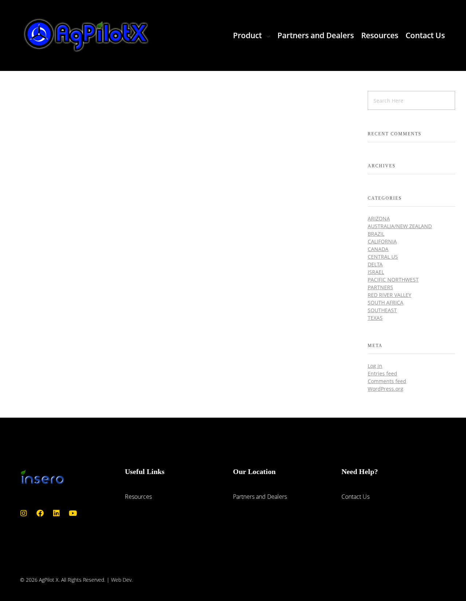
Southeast (382, 310)
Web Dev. (122, 579)
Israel (376, 271)
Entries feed (382, 373)
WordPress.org (385, 388)
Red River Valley (389, 294)
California (382, 241)
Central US (383, 256)
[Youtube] (73, 513)
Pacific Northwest (393, 279)
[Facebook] (40, 513)
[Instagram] (23, 513)
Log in (375, 365)
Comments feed (387, 381)
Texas (375, 317)
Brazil (376, 233)
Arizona (379, 218)
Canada (378, 249)
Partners (380, 287)
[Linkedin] (56, 513)
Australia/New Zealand (400, 226)
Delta (375, 264)
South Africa (385, 302)
